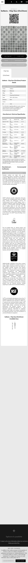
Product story (7, 64)
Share (6, 60)
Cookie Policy (23, 557)
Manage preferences (9, 560)
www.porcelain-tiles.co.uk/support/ (10, 110)
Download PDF (19, 60)
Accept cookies (20, 560)
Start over (21, 56)
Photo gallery (20, 64)
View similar (7, 56)
